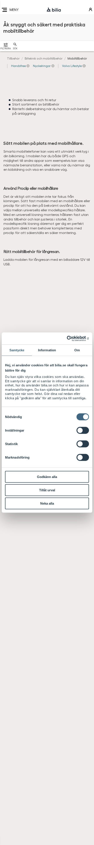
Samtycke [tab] (16, 350)
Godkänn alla (47, 477)
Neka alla (47, 503)
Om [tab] (77, 350)
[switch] (83, 430)
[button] (20, 66)
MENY (14, 9)
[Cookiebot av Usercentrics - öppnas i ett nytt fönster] (70, 338)
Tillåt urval (47, 490)
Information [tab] (47, 350)
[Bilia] (54, 9)
